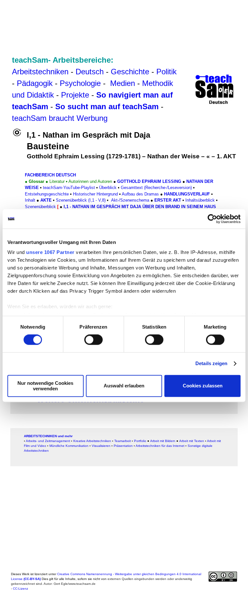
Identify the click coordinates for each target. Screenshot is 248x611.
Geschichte (130, 71)
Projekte (75, 94)
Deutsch (90, 71)
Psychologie (80, 83)
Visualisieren (101, 446)
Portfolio (140, 441)
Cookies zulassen (202, 386)
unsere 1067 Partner (50, 252)
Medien (122, 83)
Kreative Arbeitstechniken (92, 441)
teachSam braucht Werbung (60, 118)
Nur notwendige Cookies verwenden (45, 385)
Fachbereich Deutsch (50, 175)
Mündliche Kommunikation (68, 446)
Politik (166, 71)
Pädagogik (35, 83)
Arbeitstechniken (40, 71)
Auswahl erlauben (124, 386)
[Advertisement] (127, 19)
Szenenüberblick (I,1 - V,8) (81, 200)
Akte (46, 200)
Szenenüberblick (40, 206)
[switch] (93, 340)
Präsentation (123, 446)
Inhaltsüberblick (200, 200)
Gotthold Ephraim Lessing (149, 181)
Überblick (108, 187)
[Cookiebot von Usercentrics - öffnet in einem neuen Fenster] (212, 219)
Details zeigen (211, 363)
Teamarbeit (122, 441)
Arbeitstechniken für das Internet (160, 446)
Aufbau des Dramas (140, 194)
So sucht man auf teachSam (107, 106)
